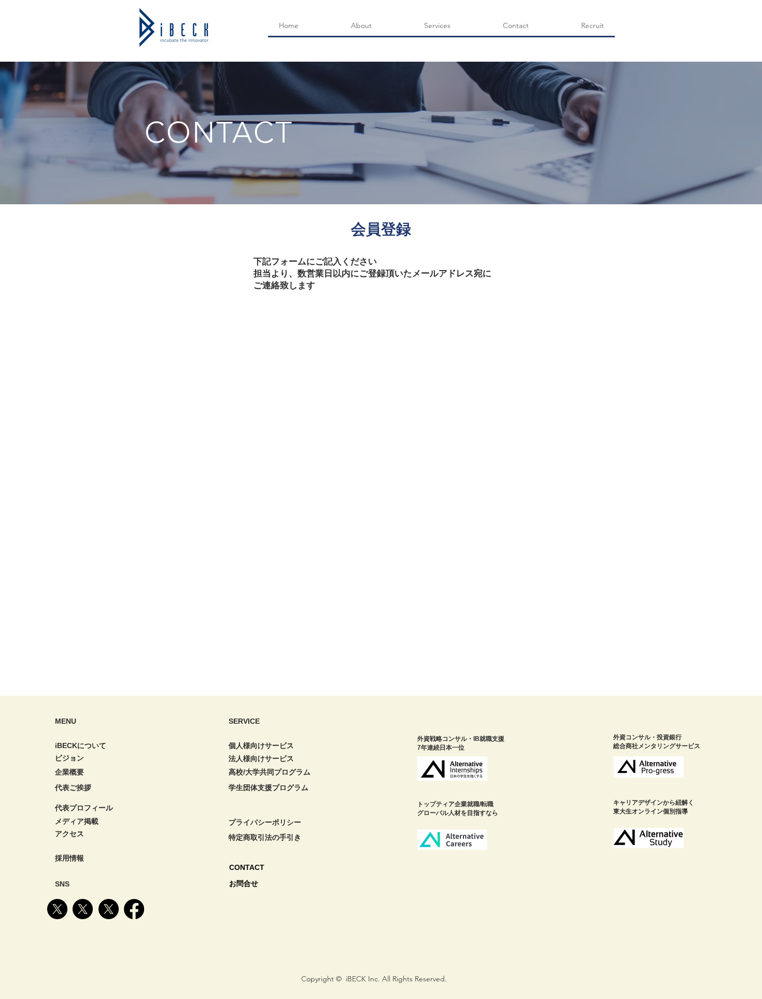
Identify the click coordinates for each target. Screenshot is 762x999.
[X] (57, 909)
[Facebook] (134, 909)
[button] (437, 26)
